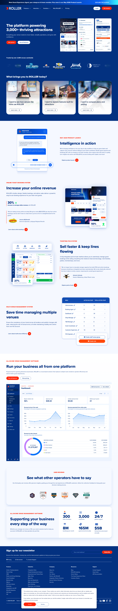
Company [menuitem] (52, 567)
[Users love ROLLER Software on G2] (43, 495)
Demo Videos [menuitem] (74, 574)
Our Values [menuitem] (52, 574)
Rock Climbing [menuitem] (31, 584)
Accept (30, 604)
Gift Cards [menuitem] (8, 592)
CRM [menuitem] (7, 574)
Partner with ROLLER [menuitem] (55, 576)
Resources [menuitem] (73, 567)
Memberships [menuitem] (9, 580)
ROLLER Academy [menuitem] (75, 572)
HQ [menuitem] (7, 594)
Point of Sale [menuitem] (9, 572)
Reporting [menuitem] (8, 586)
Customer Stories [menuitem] (75, 578)
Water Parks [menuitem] (31, 576)
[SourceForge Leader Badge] (65, 495)
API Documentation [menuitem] (97, 574)
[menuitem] (8, 560)
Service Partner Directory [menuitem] (56, 580)
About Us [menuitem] (52, 570)
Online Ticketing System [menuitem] (12, 570)
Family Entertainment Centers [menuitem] (35, 572)
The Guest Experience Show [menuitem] (78, 576)
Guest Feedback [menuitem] (10, 578)
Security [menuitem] (52, 582)
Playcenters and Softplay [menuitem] (34, 586)
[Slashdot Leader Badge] (86, 495)
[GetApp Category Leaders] (75, 495)
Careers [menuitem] (51, 572)
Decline (43, 604)
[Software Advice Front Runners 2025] (32, 495)
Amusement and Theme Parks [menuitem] (35, 574)
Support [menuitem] (95, 567)
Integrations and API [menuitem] (11, 588)
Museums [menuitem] (30, 578)
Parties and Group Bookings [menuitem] (13, 576)
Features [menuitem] (8, 567)
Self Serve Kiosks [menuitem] (10, 584)
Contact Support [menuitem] (97, 570)
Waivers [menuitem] (8, 582)
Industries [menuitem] (30, 567)
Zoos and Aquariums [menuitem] (33, 580)
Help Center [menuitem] (96, 572)
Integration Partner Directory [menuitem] (57, 578)
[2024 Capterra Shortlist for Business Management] (54, 495)
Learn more (14, 110)
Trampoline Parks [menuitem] (32, 570)
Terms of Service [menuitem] (21, 601)
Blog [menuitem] (72, 570)
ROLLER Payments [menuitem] (11, 590)
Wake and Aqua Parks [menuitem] (33, 582)
